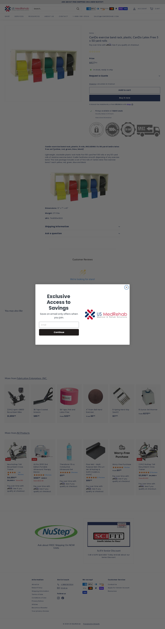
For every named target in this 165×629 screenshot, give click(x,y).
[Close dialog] (126, 287)
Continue (59, 332)
